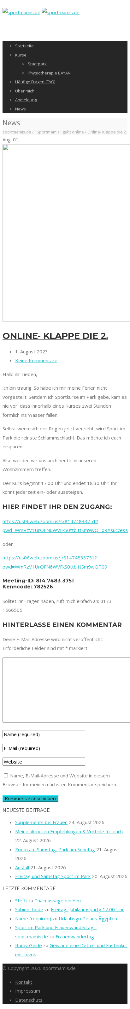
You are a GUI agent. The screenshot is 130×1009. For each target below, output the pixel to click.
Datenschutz (29, 1000)
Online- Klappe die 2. (55, 335)
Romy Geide (28, 945)
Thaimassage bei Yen (57, 900)
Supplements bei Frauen (41, 822)
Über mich (24, 91)
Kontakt (23, 982)
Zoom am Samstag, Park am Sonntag (55, 849)
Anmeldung (26, 100)
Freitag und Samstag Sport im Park (53, 876)
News (20, 109)
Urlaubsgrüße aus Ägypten (88, 918)
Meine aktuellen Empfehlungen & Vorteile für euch (69, 831)
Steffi (21, 900)
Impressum (27, 991)
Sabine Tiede (29, 909)
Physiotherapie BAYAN (49, 73)
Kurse (21, 55)
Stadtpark (37, 64)
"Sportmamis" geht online (59, 132)
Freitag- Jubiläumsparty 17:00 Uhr (87, 909)
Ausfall (22, 867)
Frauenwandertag (75, 936)
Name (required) (33, 918)
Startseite (24, 46)
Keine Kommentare (36, 360)
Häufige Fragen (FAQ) (35, 82)
